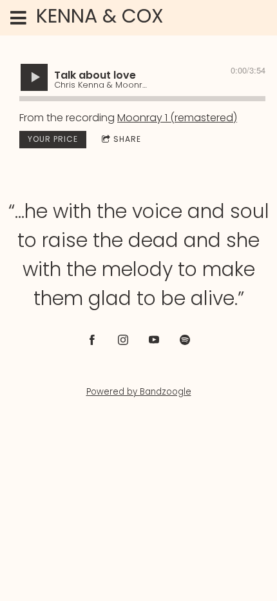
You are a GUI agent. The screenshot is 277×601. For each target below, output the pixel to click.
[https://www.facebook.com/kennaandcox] (92, 340)
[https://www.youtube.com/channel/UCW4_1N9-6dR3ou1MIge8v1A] (154, 340)
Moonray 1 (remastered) (177, 117)
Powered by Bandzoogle (138, 392)
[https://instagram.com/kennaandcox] (123, 340)
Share (127, 138)
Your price (53, 138)
